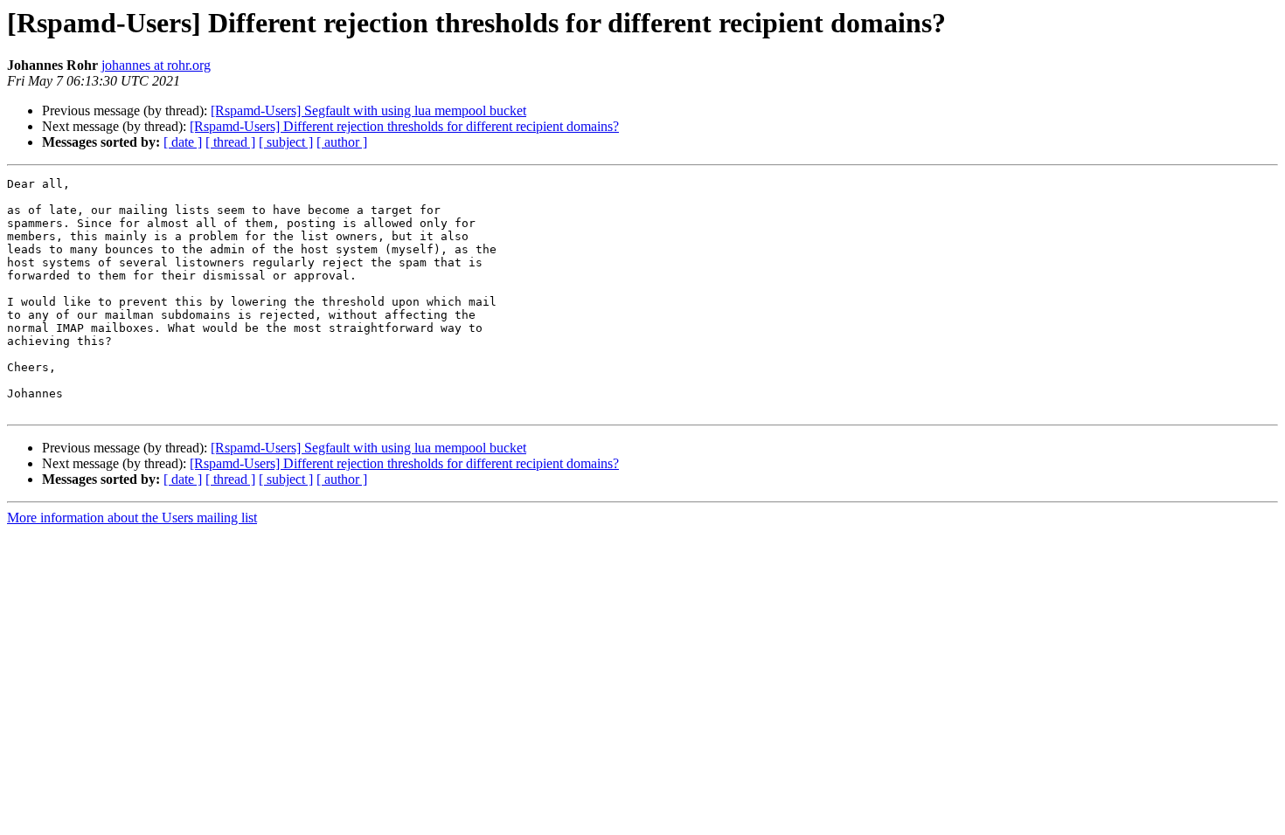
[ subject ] (286, 142)
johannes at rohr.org (156, 65)
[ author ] (341, 142)
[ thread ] (230, 142)
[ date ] (182, 142)
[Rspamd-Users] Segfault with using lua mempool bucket (368, 110)
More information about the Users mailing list (132, 517)
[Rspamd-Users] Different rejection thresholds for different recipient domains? (404, 126)
